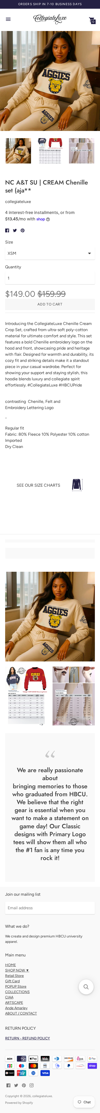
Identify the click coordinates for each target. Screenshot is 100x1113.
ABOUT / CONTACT (21, 1013)
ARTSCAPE (14, 1002)
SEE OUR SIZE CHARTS (38, 485)
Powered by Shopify (19, 1103)
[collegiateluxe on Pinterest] (24, 1085)
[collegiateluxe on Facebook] (8, 1085)
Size (9, 242)
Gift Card (12, 981)
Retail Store (14, 976)
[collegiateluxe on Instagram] (31, 1085)
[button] (86, 986)
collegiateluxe (42, 1096)
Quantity (13, 267)
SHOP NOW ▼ (17, 970)
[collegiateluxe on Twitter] (16, 1085)
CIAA (9, 997)
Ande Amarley (16, 1008)
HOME (10, 965)
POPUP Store (15, 986)
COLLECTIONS (17, 992)
